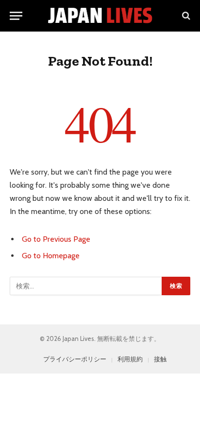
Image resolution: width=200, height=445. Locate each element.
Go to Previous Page (56, 239)
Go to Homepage (51, 255)
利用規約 (130, 359)
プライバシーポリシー (74, 359)
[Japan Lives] (100, 15)
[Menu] (16, 16)
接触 (160, 359)
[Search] (185, 16)
